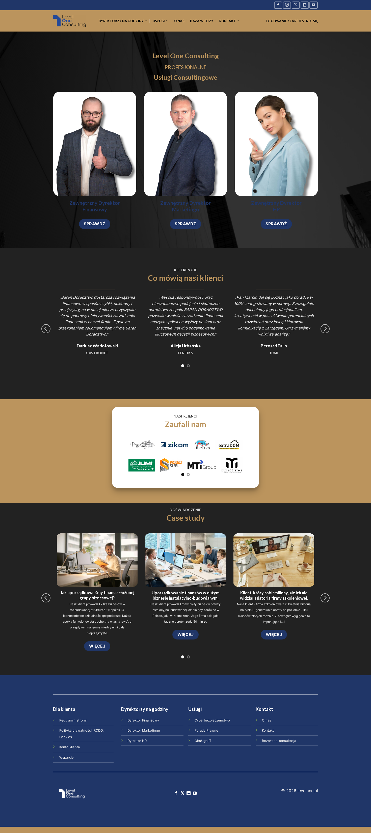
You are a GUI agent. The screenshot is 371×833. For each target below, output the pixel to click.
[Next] (325, 328)
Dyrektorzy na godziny (121, 21)
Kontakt (227, 21)
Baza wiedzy (201, 21)
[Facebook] (278, 5)
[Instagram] (287, 5)
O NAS (179, 21)
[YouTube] (313, 5)
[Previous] (45, 328)
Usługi (159, 21)
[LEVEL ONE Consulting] (72, 21)
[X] (296, 5)
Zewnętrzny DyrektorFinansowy (94, 206)
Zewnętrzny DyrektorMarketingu (185, 206)
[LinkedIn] (305, 5)
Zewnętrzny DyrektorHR (276, 206)
